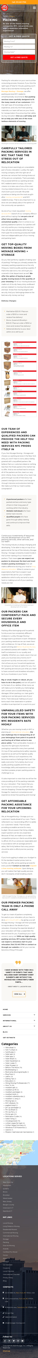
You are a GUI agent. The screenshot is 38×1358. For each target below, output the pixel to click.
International (9, 1021)
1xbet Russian (10, 1065)
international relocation (20, 732)
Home (5, 16)
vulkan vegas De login (14, 1123)
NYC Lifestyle (10, 1103)
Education (9, 1081)
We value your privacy (19, 61)
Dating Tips (9, 1079)
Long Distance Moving (11, 1226)
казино (8, 1130)
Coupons (6, 1268)
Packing (6, 1242)
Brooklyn (6, 1195)
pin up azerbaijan (12, 1108)
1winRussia (9, 1052)
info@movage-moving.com (15, 1323)
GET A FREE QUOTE (19, 57)
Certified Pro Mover (10, 1252)
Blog (5, 1032)
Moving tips (9, 1101)
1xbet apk (9, 1054)
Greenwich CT (8, 1208)
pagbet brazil (10, 1105)
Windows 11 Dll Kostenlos (15, 1127)
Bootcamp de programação (16, 1072)
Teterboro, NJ (22, 1307)
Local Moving (8, 1223)
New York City (8, 1182)
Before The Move (12, 1067)
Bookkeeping (10, 1070)
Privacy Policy (8, 1278)
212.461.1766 (9, 1313)
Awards (5, 1249)
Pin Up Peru (10, 1112)
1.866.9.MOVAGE (11, 1317)
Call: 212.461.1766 (19, 2)
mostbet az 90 (11, 1090)
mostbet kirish (10, 1094)
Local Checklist (8, 1271)
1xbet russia (9, 1063)
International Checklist (11, 1274)
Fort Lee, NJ (23, 1299)
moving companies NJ (14, 197)
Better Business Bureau (26, 647)
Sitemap (6, 1351)
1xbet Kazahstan (11, 1061)
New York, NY (21, 1293)
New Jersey (7, 1201)
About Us (7, 1026)
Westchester (7, 1198)
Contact (6, 1261)
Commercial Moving (10, 1233)
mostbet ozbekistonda (14, 1096)
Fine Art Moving (9, 1245)
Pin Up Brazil (10, 1110)
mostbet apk (10, 1088)
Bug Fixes (9, 1074)
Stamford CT (7, 1211)
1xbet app (9, 1056)
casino (7, 1076)
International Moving (10, 1236)
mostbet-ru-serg (11, 1099)
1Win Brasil (9, 1048)
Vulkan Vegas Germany (14, 1125)
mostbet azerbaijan (12, 1092)
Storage (6, 1239)
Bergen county (8, 1205)
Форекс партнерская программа (18, 1132)
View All (18, 994)
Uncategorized (11, 1121)
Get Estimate (9, 1038)
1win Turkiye (10, 1050)
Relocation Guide (12, 1116)
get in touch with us (13, 920)
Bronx (5, 1192)
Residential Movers (10, 1229)
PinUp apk (9, 1114)
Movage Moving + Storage (12, 91)
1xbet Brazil (9, 1059)
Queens (6, 1189)
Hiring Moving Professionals (16, 1083)
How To (8, 1085)
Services (7, 1015)
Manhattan (7, 1185)
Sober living (10, 1119)
